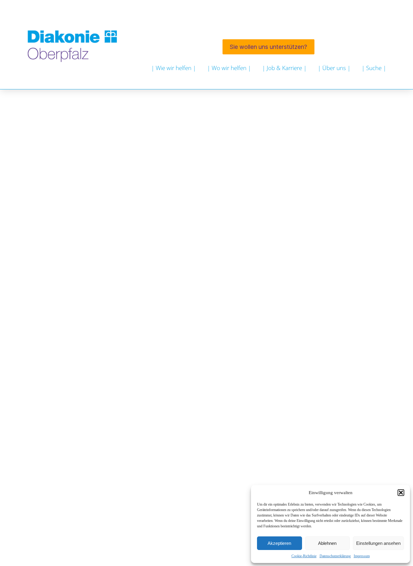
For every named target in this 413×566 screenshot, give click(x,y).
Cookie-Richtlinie (304, 556)
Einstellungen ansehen (378, 543)
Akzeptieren (279, 543)
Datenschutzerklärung (335, 556)
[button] (401, 493)
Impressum (362, 556)
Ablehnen (327, 543)
